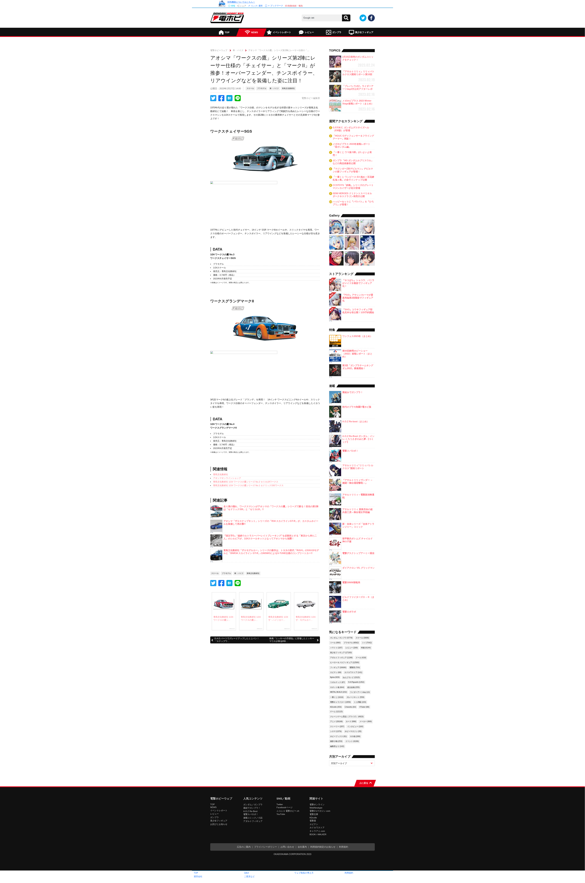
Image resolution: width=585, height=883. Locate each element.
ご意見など (249, 876)
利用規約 (349, 872)
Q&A (246, 872)
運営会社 (198, 876)
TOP (196, 872)
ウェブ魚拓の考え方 (304, 872)
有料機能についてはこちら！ (241, 1)
